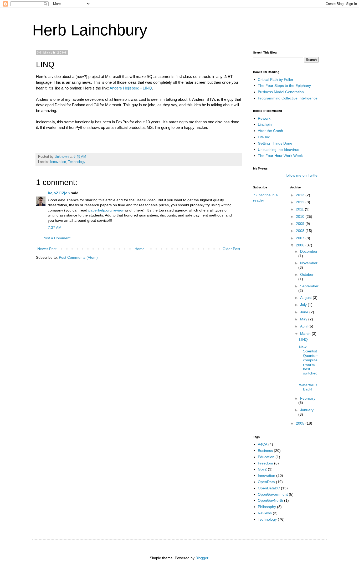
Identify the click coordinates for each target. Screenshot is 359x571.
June (304, 312)
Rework (264, 118)
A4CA (262, 444)
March (306, 333)
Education (266, 457)
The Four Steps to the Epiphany (284, 85)
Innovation (58, 162)
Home (140, 249)
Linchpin (265, 124)
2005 (300, 423)
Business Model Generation (281, 92)
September (309, 286)
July (304, 305)
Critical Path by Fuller (275, 79)
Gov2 (262, 469)
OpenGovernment (273, 494)
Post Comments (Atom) (78, 257)
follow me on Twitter (302, 175)
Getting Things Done (275, 143)
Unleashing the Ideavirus (278, 149)
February (307, 398)
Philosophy (267, 507)
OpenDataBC (269, 488)
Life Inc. (264, 137)
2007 (300, 238)
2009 (300, 223)
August (306, 297)
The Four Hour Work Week (280, 156)
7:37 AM (54, 227)
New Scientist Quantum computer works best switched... (309, 362)
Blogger (202, 558)
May (304, 319)
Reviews (265, 513)
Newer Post (47, 249)
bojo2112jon (59, 193)
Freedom (265, 463)
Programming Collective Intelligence (287, 98)
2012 (300, 202)
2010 (300, 216)
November (308, 263)
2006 (300, 245)
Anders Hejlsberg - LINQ (131, 88)
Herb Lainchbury (89, 30)
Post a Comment (56, 238)
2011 (300, 209)
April (304, 326)
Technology (76, 162)
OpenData (266, 482)
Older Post (231, 249)
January (307, 410)
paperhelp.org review (106, 210)
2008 (300, 231)
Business (265, 450)
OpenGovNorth (270, 500)
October (307, 274)
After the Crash (270, 131)
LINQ (303, 339)
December (308, 251)
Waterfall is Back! (308, 387)
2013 (300, 195)
